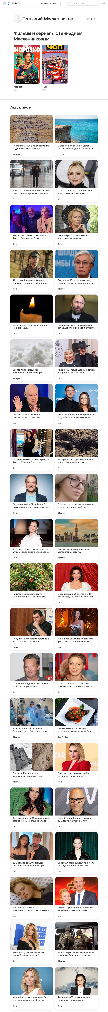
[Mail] (9, 3)
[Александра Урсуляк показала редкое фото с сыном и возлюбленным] (76, 988)
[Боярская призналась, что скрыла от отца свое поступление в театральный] (76, 853)
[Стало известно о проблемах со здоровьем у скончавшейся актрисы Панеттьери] (76, 181)
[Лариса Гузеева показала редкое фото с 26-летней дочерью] (31, 450)
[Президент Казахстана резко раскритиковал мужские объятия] (76, 271)
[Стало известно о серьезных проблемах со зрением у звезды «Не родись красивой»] (76, 674)
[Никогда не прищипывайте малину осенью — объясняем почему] (31, 584)
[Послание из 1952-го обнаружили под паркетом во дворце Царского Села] (31, 136)
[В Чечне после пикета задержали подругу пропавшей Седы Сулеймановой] (76, 495)
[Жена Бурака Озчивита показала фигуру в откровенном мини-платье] (76, 629)
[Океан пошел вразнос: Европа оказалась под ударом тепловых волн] (76, 136)
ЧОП (44, 87)
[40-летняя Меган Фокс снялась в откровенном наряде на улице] (31, 809)
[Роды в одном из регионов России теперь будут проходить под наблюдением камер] (31, 719)
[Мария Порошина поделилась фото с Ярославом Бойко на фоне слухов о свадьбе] (31, 226)
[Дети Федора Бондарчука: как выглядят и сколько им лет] (76, 809)
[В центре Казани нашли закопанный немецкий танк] (31, 764)
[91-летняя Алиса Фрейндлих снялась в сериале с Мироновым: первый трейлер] (31, 271)
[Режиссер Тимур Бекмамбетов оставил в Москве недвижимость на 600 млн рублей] (76, 316)
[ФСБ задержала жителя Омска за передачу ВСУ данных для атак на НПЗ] (76, 943)
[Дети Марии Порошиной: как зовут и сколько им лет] (76, 226)
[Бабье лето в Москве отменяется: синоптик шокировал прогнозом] (31, 181)
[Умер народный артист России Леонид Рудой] (31, 316)
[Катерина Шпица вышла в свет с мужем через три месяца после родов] (31, 540)
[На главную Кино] (15, 3)
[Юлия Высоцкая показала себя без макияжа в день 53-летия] (31, 988)
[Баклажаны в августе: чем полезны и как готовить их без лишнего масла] (76, 719)
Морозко (19, 87)
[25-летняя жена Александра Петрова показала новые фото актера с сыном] (31, 853)
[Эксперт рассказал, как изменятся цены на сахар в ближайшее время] (31, 360)
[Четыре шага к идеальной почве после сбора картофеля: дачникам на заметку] (76, 450)
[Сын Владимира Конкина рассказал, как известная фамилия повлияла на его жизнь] (31, 405)
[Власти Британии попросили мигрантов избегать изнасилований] (76, 540)
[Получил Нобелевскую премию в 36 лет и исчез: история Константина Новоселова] (31, 629)
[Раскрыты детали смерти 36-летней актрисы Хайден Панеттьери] (76, 764)
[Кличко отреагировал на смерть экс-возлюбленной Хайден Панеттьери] (76, 898)
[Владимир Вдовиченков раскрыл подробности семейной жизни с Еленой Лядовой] (76, 405)
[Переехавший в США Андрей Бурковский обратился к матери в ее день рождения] (31, 495)
